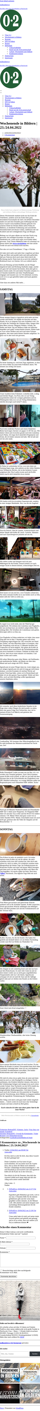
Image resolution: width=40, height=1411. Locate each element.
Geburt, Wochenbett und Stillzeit (20, 52)
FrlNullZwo (13, 1189)
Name (3, 1238)
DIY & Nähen (10, 41)
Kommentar (5, 1252)
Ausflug (12, 1138)
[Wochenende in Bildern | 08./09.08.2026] (30, 1394)
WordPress (19, 1408)
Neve (2, 1408)
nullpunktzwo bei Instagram (10, 1343)
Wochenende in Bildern (13, 37)
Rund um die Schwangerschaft (20, 50)
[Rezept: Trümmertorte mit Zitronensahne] (30, 1373)
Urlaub (30, 1138)
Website (3, 1248)
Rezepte (8, 39)
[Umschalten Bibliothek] (39, 106)
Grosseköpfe (35, 1115)
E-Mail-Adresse (6, 1242)
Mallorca (24, 1138)
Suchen (34, 1354)
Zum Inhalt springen (7, 1)
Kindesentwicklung (16, 54)
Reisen (7, 43)
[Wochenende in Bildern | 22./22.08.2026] (10, 1373)
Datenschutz (9, 56)
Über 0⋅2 (8, 35)
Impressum (9, 58)
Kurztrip (18, 1138)
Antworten (8, 1152)
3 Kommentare (9, 135)
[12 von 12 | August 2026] (10, 1394)
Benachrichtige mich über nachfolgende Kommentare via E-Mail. (15, 1271)
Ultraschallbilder (15, 48)
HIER (22, 1337)
